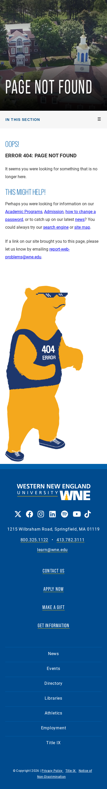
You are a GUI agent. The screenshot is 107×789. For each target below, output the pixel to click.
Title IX (53, 742)
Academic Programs (23, 211)
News (53, 653)
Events (53, 668)
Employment (53, 727)
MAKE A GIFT (53, 607)
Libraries (53, 698)
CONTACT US (53, 571)
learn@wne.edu (52, 549)
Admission (54, 211)
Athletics (53, 713)
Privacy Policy (52, 770)
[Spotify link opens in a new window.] (64, 510)
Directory (53, 683)
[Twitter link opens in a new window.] (17, 510)
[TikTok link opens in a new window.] (87, 510)
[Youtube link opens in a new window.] (76, 510)
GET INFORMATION (54, 625)
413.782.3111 (71, 539)
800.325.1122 (35, 539)
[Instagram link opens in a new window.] (41, 510)
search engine (56, 227)
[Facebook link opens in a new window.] (29, 510)
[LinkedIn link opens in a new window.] (52, 510)
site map (82, 227)
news (80, 219)
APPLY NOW (53, 589)
